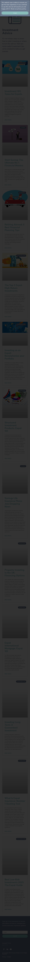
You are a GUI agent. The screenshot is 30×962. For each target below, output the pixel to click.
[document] (15, 481)
